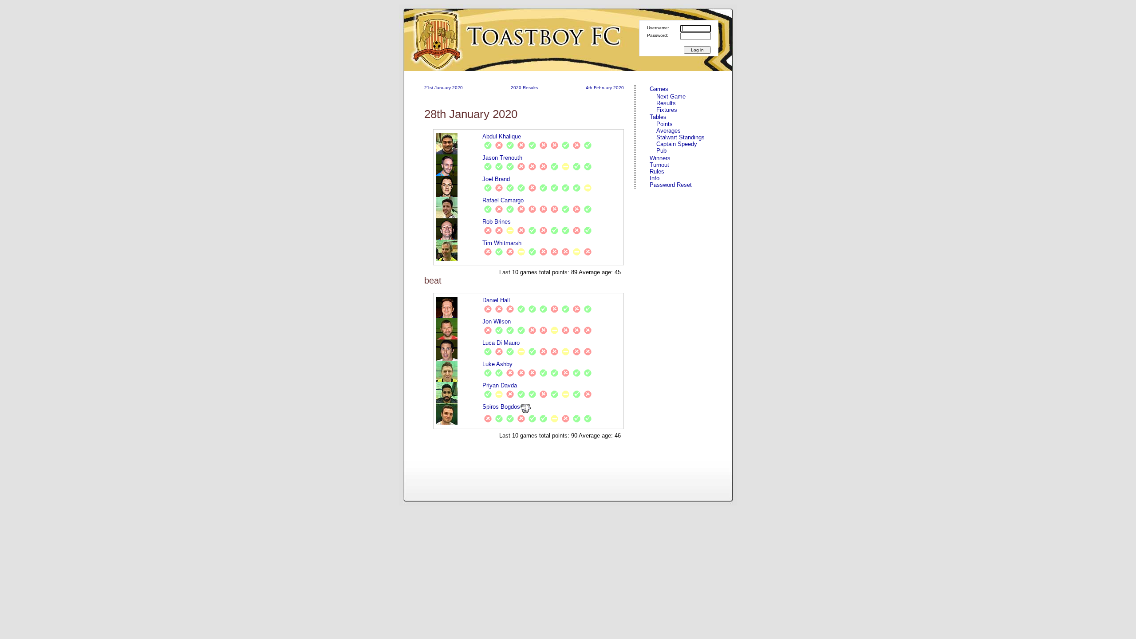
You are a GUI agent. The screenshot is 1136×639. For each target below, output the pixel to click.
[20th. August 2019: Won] (521, 187)
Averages (668, 130)
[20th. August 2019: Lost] (554, 209)
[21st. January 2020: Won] (587, 145)
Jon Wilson (496, 321)
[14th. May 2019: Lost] (554, 309)
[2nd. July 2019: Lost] (499, 209)
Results (666, 103)
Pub (661, 150)
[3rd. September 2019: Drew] (510, 230)
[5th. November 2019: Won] (565, 145)
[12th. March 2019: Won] (543, 309)
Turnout (659, 165)
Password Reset (671, 184)
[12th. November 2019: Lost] (543, 166)
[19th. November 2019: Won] (554, 166)
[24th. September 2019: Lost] (543, 251)
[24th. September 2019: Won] (499, 166)
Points (664, 124)
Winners (660, 158)
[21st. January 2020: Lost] (587, 330)
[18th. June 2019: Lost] (543, 145)
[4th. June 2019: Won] (565, 309)
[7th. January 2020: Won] (587, 230)
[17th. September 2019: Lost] (543, 351)
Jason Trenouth (502, 157)
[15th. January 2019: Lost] (499, 309)
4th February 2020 (605, 87)
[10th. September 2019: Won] (532, 251)
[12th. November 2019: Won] (576, 187)
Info (654, 178)
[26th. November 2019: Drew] (565, 166)
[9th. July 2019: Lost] (499, 187)
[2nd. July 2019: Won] (487, 187)
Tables (658, 117)
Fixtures (666, 109)
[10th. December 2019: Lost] (576, 230)
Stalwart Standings (680, 137)
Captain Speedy (676, 144)
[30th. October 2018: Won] (487, 145)
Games (659, 89)
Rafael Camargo (503, 200)
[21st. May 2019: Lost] (521, 145)
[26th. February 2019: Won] (510, 145)
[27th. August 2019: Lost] (532, 187)
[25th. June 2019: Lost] (554, 145)
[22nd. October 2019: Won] (565, 187)
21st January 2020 (443, 87)
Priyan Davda (499, 385)
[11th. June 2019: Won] (532, 145)
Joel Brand (496, 179)
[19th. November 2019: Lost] (565, 251)
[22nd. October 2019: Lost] (521, 230)
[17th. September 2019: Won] (487, 166)
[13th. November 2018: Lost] (499, 145)
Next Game (671, 96)
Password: (657, 35)
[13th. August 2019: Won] (510, 187)
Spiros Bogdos (501, 406)
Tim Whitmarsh (501, 243)
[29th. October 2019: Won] (532, 230)
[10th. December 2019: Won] (576, 166)
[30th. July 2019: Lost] (532, 209)
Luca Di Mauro (501, 342)
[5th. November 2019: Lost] (532, 166)
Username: (658, 27)
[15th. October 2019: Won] (510, 166)
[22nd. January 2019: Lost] (510, 309)
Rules (657, 171)
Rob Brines (496, 221)
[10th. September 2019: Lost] (510, 394)
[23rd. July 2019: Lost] (521, 209)
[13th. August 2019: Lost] (543, 209)
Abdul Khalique (501, 136)
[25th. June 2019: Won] (487, 209)
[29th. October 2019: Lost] (521, 166)
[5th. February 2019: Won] (532, 309)
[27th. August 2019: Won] (510, 351)
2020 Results (524, 87)
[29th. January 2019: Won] (521, 309)
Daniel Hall (496, 300)
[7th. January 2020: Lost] (576, 145)
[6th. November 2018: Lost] (487, 309)
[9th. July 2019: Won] (510, 209)
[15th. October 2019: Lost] (576, 309)
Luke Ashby (497, 364)
